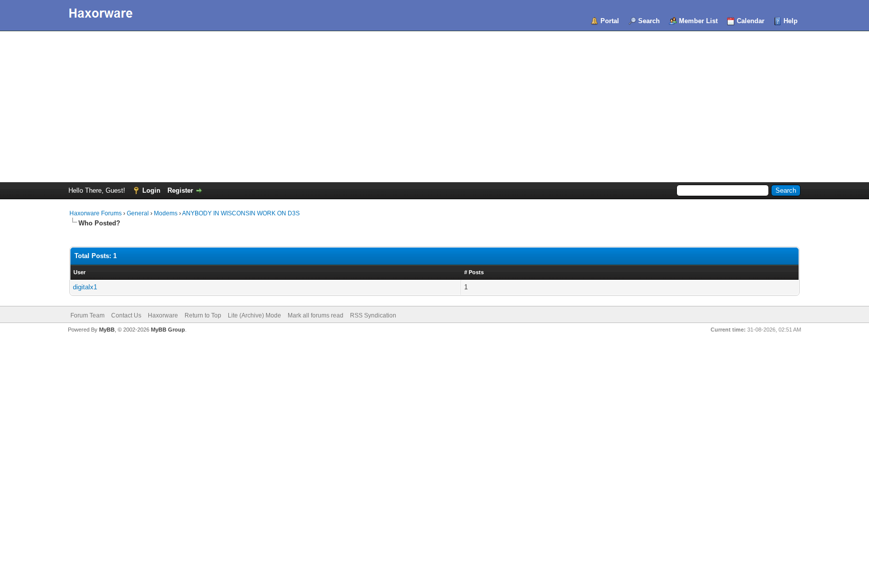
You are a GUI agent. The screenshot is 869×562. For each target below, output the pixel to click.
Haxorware (163, 315)
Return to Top (203, 315)
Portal (609, 21)
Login (151, 190)
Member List (698, 21)
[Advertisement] (434, 106)
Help (791, 21)
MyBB (107, 330)
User (79, 272)
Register (180, 190)
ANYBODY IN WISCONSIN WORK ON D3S (241, 213)
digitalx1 (85, 287)
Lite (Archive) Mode (254, 315)
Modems (166, 213)
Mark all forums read (315, 315)
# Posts (474, 272)
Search (649, 21)
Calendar (750, 21)
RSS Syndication (373, 315)
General (138, 213)
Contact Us (126, 315)
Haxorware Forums (95, 213)
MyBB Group (168, 330)
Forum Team (87, 315)
